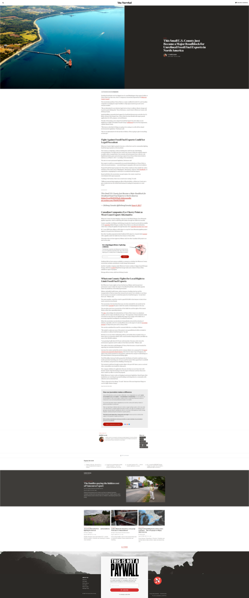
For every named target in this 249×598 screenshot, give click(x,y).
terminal (144, 234)
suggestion (107, 225)
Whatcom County (143, 447)
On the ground (88, 481)
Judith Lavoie (173, 54)
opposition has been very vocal (139, 226)
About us (84, 579)
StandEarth (142, 169)
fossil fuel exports (143, 443)
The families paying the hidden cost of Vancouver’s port (101, 484)
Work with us (85, 583)
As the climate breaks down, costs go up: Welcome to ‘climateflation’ (123, 529)
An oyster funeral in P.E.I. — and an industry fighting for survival (135, 465)
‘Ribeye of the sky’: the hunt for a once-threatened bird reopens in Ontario (93, 466)
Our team (84, 581)
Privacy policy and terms (154, 593)
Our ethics (84, 585)
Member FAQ (85, 588)
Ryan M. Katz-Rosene (117, 532)
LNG (141, 445)
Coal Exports (142, 441)
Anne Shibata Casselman (90, 488)
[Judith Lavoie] (165, 55)
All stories (124, 547)
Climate (141, 439)
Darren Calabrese (88, 532)
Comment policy (163, 593)
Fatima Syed (142, 534)
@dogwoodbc (126, 198)
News (165, 38)
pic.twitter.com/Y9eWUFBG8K (113, 201)
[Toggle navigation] (3, 3)
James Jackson (126, 532)
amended (111, 305)
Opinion (113, 527)
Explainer (141, 527)
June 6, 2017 (136, 206)
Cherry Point (142, 437)
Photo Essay (87, 527)
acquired (113, 267)
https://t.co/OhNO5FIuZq (111, 198)
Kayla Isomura (100, 488)
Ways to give (85, 586)
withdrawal (130, 122)
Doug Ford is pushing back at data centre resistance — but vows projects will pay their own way (114, 466)
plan (104, 313)
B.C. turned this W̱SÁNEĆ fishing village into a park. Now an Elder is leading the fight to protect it (155, 466)
